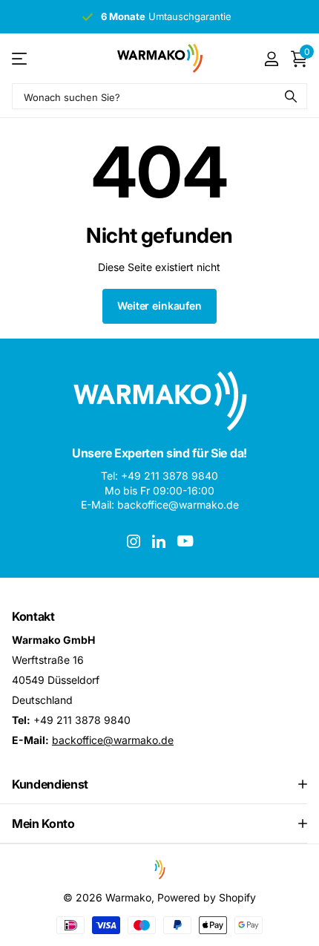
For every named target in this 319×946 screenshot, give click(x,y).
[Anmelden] (271, 58)
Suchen (290, 96)
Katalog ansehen (20, 58)
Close (159, 784)
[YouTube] (185, 541)
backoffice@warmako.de (113, 740)
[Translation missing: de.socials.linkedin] (158, 541)
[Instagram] (133, 541)
